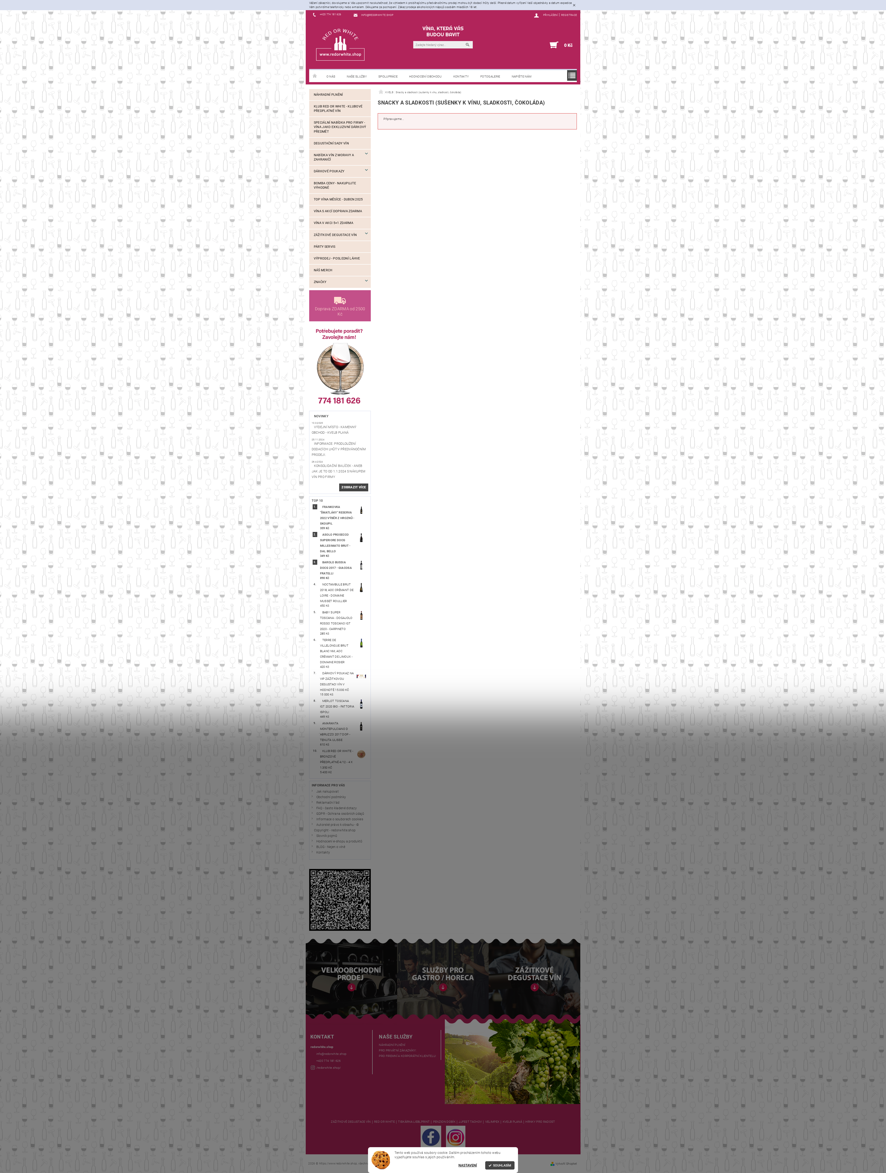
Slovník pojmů (326, 836)
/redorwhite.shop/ (328, 1067)
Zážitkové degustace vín (335, 235)
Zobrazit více (353, 487)
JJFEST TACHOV (470, 1121)
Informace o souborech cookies (339, 819)
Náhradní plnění (328, 95)
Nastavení (467, 1165)
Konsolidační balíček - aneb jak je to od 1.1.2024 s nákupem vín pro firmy (338, 471)
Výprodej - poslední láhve (337, 258)
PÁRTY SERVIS (324, 247)
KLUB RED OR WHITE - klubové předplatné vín (338, 108)
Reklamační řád (327, 803)
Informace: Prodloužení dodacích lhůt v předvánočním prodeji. (339, 449)
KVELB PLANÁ (512, 1121)
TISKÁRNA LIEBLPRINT (414, 1121)
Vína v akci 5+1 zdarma (333, 223)
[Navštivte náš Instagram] (455, 1137)
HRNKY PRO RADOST (540, 1121)
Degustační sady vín (331, 143)
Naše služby (357, 76)
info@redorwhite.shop (331, 1054)
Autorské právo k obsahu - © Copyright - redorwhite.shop (336, 827)
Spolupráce (388, 76)
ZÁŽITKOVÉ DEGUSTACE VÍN (351, 1121)
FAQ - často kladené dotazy (336, 808)
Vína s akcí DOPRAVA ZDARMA (338, 211)
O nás (330, 76)
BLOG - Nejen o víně (330, 847)
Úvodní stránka (315, 76)
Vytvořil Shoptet (566, 1163)
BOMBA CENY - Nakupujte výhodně (335, 185)
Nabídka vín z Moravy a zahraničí (334, 157)
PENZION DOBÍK (444, 1121)
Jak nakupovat (327, 792)
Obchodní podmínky (331, 797)
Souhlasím (502, 1165)
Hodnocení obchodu (425, 76)
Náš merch (323, 270)
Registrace (569, 15)
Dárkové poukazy (329, 171)
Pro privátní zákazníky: (397, 1050)
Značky (320, 282)
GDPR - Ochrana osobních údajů (340, 814)
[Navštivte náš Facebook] (431, 1137)
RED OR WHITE (384, 1121)
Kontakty (461, 76)
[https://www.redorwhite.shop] (340, 44)
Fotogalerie (490, 76)
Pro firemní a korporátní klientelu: (407, 1056)
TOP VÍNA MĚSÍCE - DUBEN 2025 (338, 199)
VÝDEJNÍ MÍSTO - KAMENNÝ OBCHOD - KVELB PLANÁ (334, 430)
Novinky (321, 416)
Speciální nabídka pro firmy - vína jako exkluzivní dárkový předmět (340, 127)
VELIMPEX (492, 1121)
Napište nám (522, 76)
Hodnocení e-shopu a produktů (339, 841)
